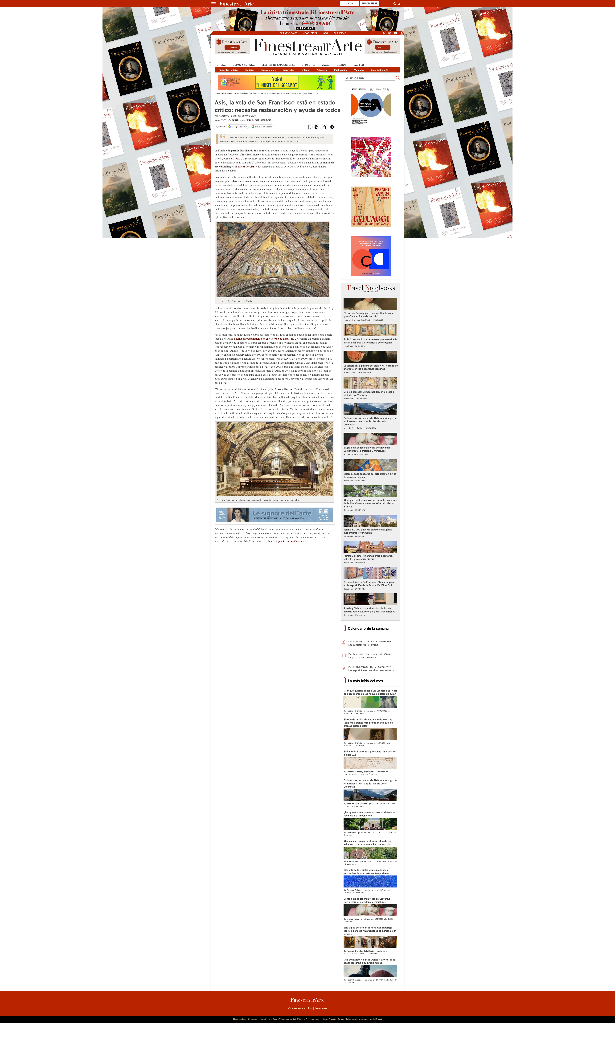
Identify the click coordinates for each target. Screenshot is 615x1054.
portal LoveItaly (247, 166)
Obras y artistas (244, 65)
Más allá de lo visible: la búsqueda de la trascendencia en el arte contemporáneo (366, 871)
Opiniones (308, 65)
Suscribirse (369, 3)
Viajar (326, 65)
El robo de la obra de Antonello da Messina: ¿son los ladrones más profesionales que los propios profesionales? (368, 723)
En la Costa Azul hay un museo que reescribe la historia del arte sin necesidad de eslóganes (370, 341)
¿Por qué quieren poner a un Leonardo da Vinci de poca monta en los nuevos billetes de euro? (370, 692)
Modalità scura (376, 1019)
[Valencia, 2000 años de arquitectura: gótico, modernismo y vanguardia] (370, 521)
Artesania (322, 70)
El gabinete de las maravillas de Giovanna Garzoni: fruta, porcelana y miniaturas (367, 449)
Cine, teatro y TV (380, 70)
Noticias (220, 65)
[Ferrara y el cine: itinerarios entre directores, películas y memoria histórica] (370, 547)
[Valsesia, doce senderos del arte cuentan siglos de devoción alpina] (370, 465)
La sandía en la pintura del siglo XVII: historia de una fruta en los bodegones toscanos (371, 367)
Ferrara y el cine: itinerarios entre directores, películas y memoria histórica (368, 557)
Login (349, 3)
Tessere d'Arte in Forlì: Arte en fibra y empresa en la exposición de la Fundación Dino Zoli (369, 584)
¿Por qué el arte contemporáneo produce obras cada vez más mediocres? (370, 814)
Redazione (224, 115)
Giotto (236, 158)
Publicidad (340, 33)
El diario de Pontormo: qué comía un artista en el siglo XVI (370, 753)
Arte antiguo (233, 119)
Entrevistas (288, 70)
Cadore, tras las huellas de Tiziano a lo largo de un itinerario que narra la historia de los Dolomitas (370, 421)
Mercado (359, 70)
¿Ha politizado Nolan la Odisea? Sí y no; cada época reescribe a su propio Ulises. (369, 961)
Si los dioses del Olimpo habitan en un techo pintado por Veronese (369, 393)
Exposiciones (268, 70)
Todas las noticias (228, 70)
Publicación (340, 70)
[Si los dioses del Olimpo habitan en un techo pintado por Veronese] (370, 383)
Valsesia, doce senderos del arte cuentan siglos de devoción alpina (370, 475)
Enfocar (305, 70)
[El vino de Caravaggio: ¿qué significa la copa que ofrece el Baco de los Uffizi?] (370, 304)
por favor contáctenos (291, 541)
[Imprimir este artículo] (316, 127)
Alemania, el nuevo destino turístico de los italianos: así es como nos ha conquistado (367, 843)
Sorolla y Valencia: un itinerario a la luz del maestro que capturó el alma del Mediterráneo (369, 610)
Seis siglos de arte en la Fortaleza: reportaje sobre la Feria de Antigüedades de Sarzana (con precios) (370, 931)
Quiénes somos (288, 33)
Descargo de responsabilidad (256, 119)
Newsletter (310, 33)
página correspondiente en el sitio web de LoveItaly (264, 339)
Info (325, 33)
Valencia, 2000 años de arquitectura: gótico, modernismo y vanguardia (368, 531)
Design (341, 65)
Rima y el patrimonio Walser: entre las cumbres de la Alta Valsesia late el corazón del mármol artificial (370, 503)
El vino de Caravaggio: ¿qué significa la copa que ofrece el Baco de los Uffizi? (369, 315)
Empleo (359, 65)
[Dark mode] (332, 128)
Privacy (341, 1019)
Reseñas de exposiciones (278, 65)
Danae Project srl (330, 1019)
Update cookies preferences (356, 1019)
